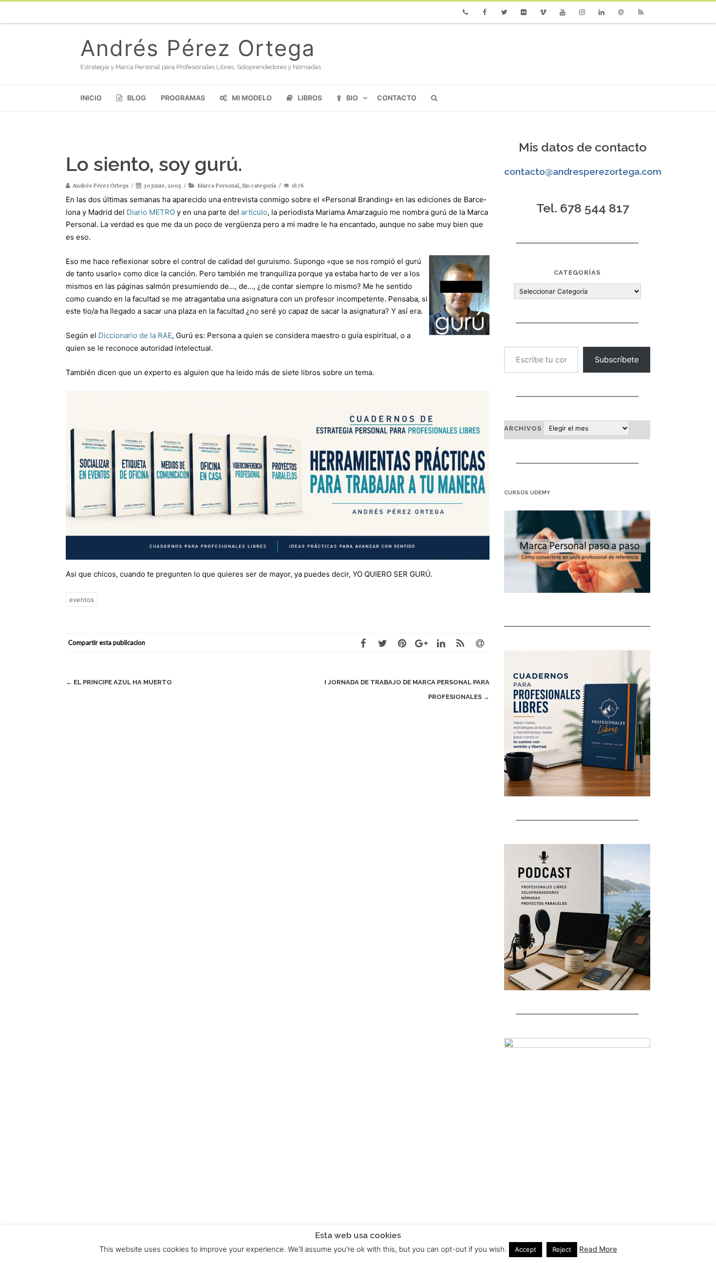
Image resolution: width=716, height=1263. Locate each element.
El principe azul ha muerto (119, 682)
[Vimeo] (543, 12)
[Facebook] (484, 12)
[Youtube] (562, 12)
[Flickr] (523, 12)
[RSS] (640, 12)
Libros (310, 98)
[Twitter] (504, 12)
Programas (183, 98)
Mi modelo (252, 98)
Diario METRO (151, 212)
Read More (598, 1249)
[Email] (621, 12)
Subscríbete (617, 359)
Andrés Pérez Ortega (197, 48)
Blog (136, 98)
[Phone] (465, 12)
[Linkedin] (601, 12)
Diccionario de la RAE (135, 335)
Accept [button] (525, 1249)
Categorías (577, 272)
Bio (352, 98)
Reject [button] (561, 1249)
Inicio (91, 98)
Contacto (396, 98)
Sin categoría (259, 185)
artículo (254, 212)
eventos (81, 599)
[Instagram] (582, 12)
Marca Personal (218, 185)
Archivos (523, 428)
